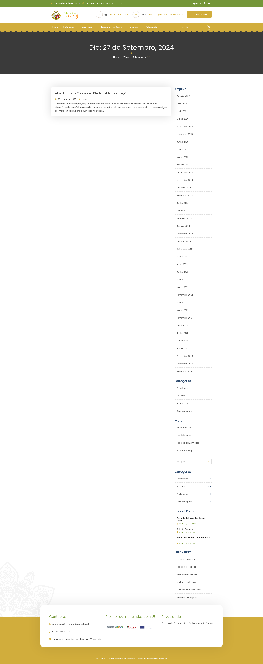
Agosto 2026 (183, 95)
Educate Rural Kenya (187, 559)
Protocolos (182, 403)
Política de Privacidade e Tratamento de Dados (187, 623)
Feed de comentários (188, 442)
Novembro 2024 (185, 180)
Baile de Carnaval (185, 529)
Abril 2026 (181, 111)
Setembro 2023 (185, 248)
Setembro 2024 (185, 195)
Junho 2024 (182, 203)
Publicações (152, 27)
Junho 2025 (182, 141)
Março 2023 (182, 287)
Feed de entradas (186, 435)
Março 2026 (182, 118)
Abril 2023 (181, 279)
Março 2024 (183, 210)
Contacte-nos (199, 14)
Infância (134, 27)
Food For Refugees (186, 566)
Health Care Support (187, 597)
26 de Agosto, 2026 (67, 99)
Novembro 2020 (185, 363)
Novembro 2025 (185, 126)
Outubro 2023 (184, 241)
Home (116, 57)
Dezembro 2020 (185, 356)
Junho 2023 (182, 271)
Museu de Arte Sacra (111, 27)
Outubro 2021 (183, 325)
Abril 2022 (181, 302)
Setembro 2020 (185, 371)
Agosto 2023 (183, 256)
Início (55, 27)
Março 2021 (182, 340)
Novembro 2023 (185, 233)
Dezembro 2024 (185, 172)
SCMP (84, 99)
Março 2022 (182, 310)
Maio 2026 (182, 103)
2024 (126, 57)
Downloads (182, 388)
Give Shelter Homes (187, 574)
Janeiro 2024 (183, 226)
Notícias (181, 395)
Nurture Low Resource (188, 582)
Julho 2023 (182, 264)
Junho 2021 (182, 333)
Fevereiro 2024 (184, 218)
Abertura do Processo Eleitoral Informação (92, 93)
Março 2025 (183, 157)
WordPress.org (184, 450)
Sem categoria (184, 411)
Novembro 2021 (184, 317)
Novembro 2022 (185, 294)
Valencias (87, 27)
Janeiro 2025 (183, 164)
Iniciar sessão (184, 427)
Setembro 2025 (185, 134)
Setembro (138, 57)
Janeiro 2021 (183, 348)
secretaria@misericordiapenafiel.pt (165, 14)
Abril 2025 (182, 149)
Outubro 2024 (184, 187)
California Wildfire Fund (189, 589)
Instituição (68, 27)
